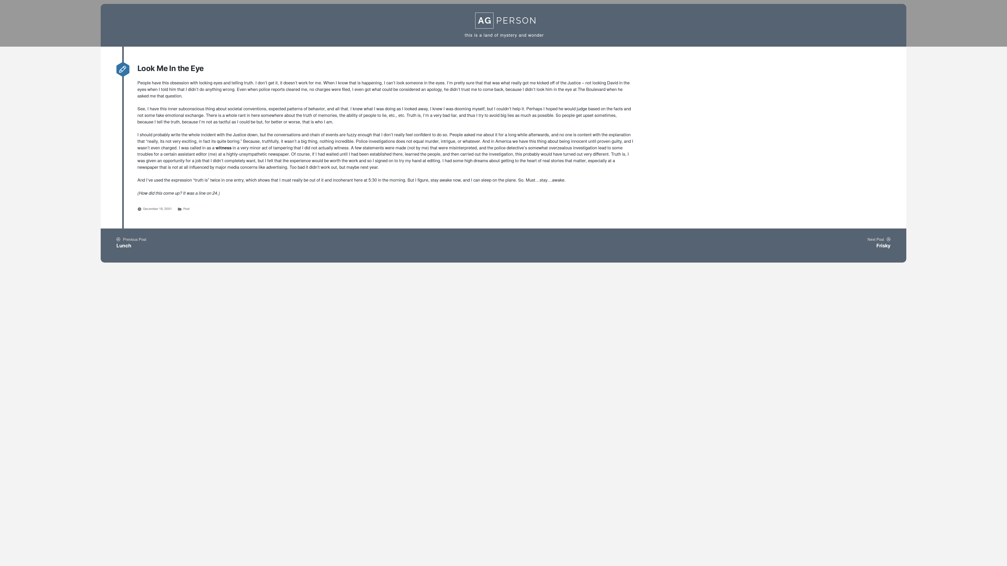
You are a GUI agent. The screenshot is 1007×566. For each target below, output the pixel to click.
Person (507, 20)
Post (186, 209)
